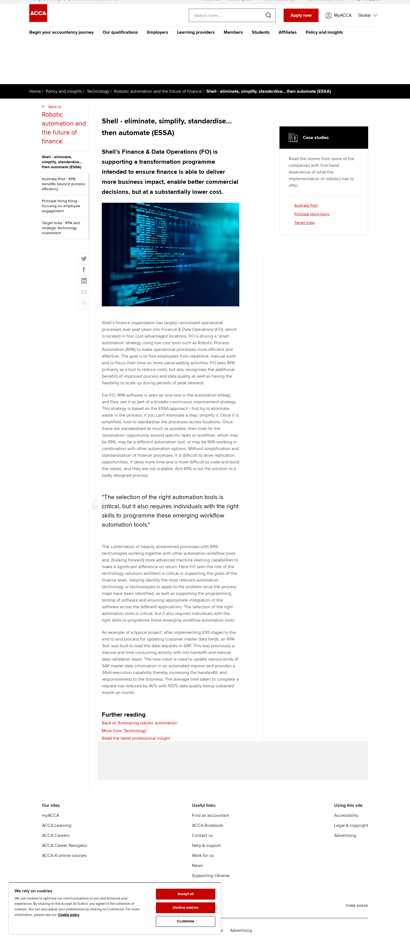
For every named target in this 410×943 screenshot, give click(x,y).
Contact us (202, 835)
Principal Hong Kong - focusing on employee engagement (61, 206)
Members (233, 32)
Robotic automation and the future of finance (158, 91)
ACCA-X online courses (64, 855)
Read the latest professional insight (136, 738)
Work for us (203, 855)
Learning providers (196, 32)
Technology (98, 91)
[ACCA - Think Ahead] (357, 905)
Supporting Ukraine (211, 875)
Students (261, 32)
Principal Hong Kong (311, 214)
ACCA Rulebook (207, 825)
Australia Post (306, 205)
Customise (185, 921)
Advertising (345, 835)
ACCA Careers (55, 835)
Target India (304, 222)
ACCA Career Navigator (64, 845)
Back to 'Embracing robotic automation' (140, 723)
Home (35, 91)
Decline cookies (185, 907)
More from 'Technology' (124, 731)
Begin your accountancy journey (61, 32)
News (197, 865)
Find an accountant (210, 815)
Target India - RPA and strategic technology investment (61, 228)
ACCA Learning (56, 825)
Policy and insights (324, 32)
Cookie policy (68, 915)
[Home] (38, 20)
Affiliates (288, 32)
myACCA (50, 815)
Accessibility (346, 815)
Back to (64, 124)
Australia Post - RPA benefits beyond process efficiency (63, 184)
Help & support (206, 845)
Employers (157, 32)
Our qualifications (120, 32)
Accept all (186, 894)
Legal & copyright (351, 825)
